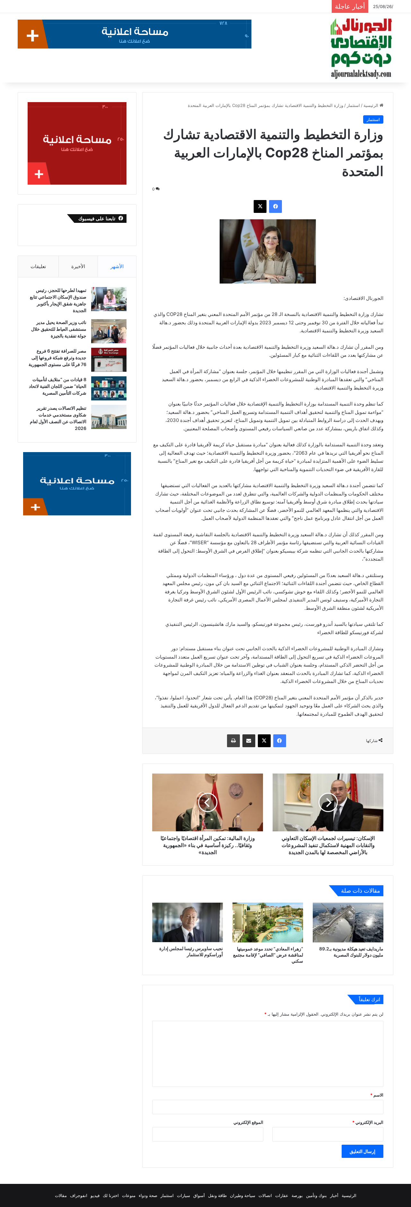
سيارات (183, 1195)
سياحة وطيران (242, 1195)
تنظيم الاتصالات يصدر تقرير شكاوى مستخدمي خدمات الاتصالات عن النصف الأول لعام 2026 (204, 6)
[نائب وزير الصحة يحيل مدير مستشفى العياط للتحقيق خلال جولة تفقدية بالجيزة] (109, 331)
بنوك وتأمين (316, 1195)
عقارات (281, 1195)
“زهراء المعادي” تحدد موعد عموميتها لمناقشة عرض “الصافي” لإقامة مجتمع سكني (268, 955)
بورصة (297, 1195)
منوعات (129, 1195)
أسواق (199, 1195)
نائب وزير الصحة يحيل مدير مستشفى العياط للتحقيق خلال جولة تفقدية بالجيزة (58, 328)
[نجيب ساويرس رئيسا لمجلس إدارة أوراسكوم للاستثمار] (187, 922)
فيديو (95, 1195)
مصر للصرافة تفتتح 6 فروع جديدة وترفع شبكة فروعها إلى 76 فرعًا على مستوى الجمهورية (57, 357)
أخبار (334, 1195)
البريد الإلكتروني (367, 1122)
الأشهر (117, 266)
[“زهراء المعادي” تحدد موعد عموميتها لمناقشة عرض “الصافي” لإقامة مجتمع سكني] (267, 922)
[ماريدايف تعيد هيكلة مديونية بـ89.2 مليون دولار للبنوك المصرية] (348, 922)
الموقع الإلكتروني (248, 1122)
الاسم (376, 1095)
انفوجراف (78, 1195)
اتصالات (265, 1195)
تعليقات (38, 266)
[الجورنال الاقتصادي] (361, 49)
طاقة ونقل (217, 1195)
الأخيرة (78, 266)
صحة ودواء (148, 1195)
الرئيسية (371, 105)
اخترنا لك (111, 1195)
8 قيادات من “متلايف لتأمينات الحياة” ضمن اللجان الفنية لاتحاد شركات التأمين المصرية (57, 386)
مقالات (61, 1195)
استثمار (353, 105)
